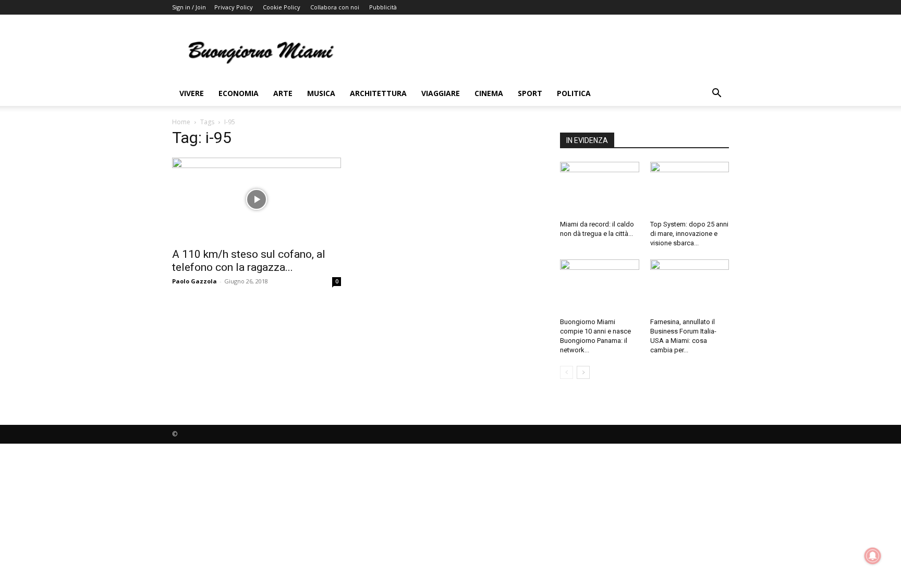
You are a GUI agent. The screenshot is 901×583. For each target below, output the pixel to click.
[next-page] (583, 372)
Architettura (378, 93)
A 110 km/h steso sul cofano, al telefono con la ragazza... (248, 260)
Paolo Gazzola (194, 281)
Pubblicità (383, 7)
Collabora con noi (334, 7)
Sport (530, 93)
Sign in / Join (189, 7)
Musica (321, 93)
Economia (238, 93)
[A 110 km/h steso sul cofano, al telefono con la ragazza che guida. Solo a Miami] (256, 199)
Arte (283, 93)
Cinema (488, 93)
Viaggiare (440, 93)
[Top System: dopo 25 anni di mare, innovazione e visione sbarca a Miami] (689, 189)
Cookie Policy (281, 7)
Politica (574, 93)
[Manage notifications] (873, 556)
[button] (716, 94)
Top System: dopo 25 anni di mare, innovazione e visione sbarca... (689, 233)
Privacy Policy (233, 7)
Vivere (191, 93)
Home (181, 121)
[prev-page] (566, 372)
